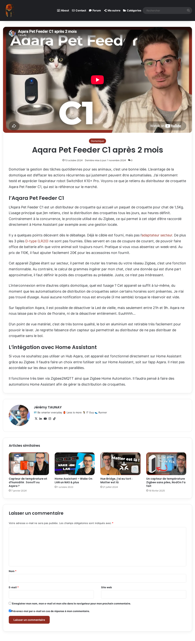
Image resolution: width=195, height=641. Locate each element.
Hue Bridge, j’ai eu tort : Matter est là (116, 480)
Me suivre (113, 10)
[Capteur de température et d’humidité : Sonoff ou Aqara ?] (29, 463)
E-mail (14, 587)
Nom (12, 571)
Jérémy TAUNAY (48, 407)
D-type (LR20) (37, 241)
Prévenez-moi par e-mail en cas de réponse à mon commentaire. (50, 611)
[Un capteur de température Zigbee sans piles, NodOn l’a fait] (166, 463)
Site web (106, 587)
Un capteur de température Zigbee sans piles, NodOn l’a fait (165, 482)
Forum (96, 10)
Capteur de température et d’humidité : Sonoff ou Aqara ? (28, 482)
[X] (36, 418)
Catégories (133, 10)
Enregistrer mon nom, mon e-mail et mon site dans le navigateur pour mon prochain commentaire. (71, 603)
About (64, 10)
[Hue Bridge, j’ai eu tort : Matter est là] (120, 463)
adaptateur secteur (157, 235)
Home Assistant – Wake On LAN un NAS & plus (73, 480)
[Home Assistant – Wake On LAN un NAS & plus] (75, 463)
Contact (80, 10)
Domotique (97, 140)
